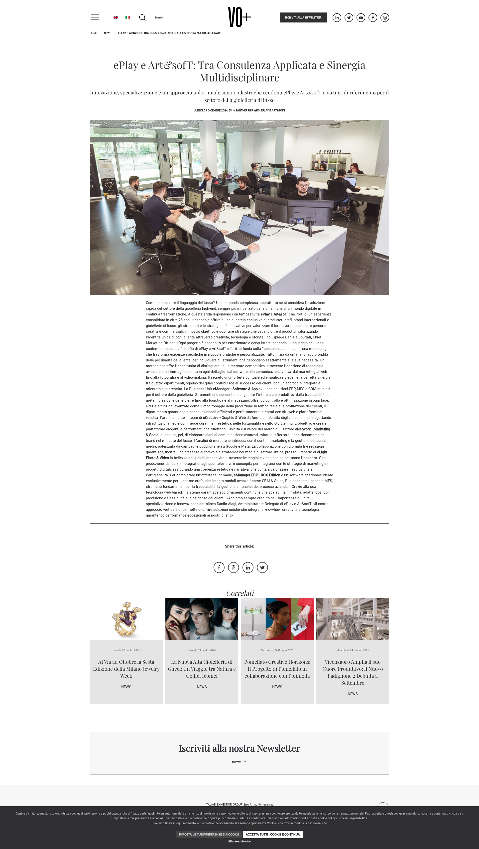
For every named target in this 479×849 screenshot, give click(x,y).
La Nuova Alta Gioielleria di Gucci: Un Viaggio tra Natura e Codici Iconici (202, 668)
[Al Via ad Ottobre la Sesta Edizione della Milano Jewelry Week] (126, 618)
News (107, 33)
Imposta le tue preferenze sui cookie (209, 834)
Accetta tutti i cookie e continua (273, 834)
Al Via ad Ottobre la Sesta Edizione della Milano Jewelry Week (126, 668)
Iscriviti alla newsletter (303, 17)
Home (93, 33)
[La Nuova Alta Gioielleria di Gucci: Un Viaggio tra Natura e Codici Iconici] (202, 618)
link (364, 818)
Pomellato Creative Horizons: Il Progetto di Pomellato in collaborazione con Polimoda (277, 668)
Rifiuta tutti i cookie (239, 841)
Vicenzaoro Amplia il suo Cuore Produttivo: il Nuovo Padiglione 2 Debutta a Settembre (353, 672)
